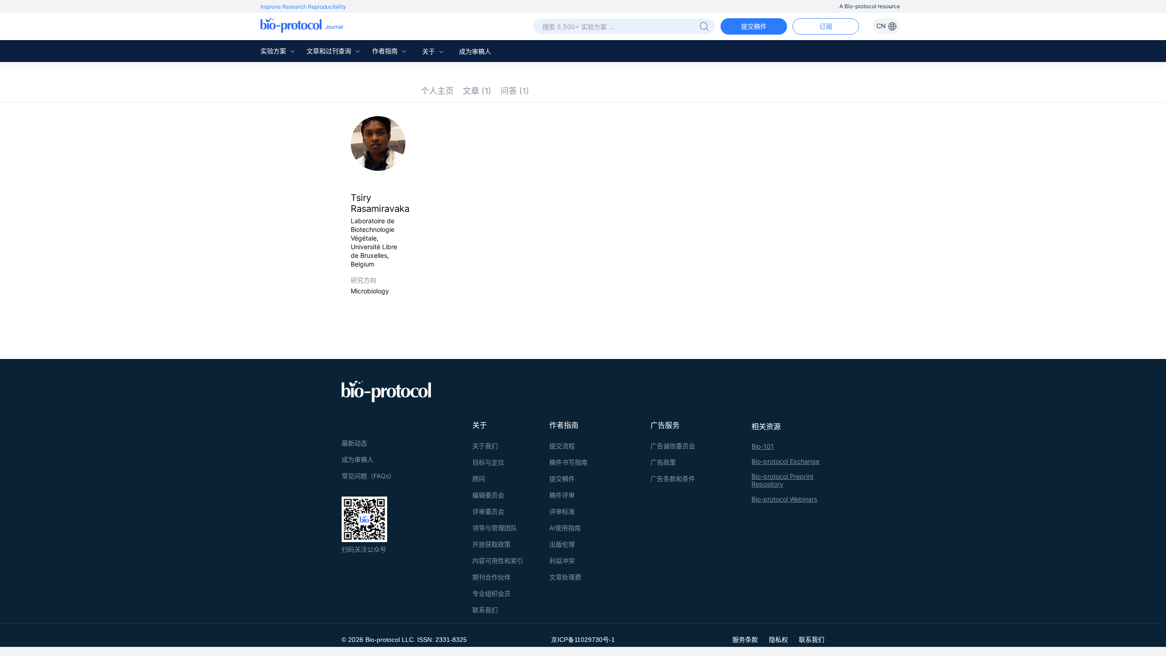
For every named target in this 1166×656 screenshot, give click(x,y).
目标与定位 (488, 462)
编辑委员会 (488, 495)
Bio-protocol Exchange (785, 461)
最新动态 (354, 443)
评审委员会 (488, 511)
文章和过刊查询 (330, 51)
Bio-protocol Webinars (784, 499)
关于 (429, 51)
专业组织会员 (491, 593)
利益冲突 (562, 560)
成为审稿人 (475, 51)
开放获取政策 (491, 544)
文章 (477, 91)
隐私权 (778, 639)
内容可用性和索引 (497, 560)
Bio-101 (763, 446)
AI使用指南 (565, 528)
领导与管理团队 (494, 528)
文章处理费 (565, 577)
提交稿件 (754, 26)
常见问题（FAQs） (368, 476)
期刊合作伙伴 (491, 577)
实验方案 (274, 51)
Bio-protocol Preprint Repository (782, 480)
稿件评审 (562, 495)
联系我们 (485, 610)
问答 (515, 91)
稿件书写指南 (568, 462)
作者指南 (385, 51)
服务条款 (745, 639)
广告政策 (663, 462)
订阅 (825, 26)
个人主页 (437, 91)
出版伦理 (562, 544)
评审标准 (562, 511)
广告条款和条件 (672, 478)
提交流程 (562, 446)
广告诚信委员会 (672, 446)
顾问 (478, 478)
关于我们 (485, 446)
